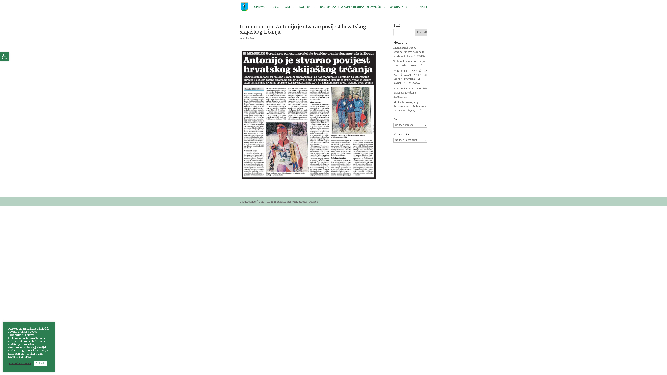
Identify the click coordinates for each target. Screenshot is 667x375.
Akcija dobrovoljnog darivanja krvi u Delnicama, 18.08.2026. (409, 106)
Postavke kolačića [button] (20, 363)
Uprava (259, 7)
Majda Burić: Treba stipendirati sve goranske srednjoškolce (408, 52)
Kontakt (421, 7)
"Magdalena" (299, 201)
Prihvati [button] (40, 363)
